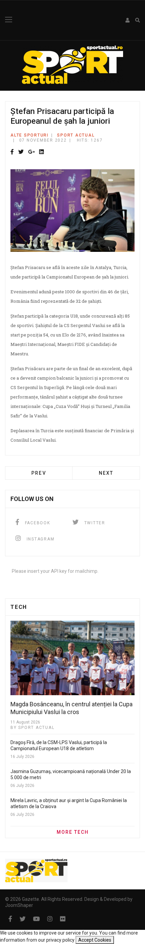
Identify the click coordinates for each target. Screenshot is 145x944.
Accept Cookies (94, 940)
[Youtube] (36, 918)
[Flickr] (62, 918)
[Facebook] (12, 152)
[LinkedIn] (41, 152)
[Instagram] (50, 918)
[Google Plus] (31, 152)
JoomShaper (19, 905)
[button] (127, 20)
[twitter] (23, 918)
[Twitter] (21, 152)
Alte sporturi (29, 135)
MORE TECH (73, 832)
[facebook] (10, 918)
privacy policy (60, 940)
